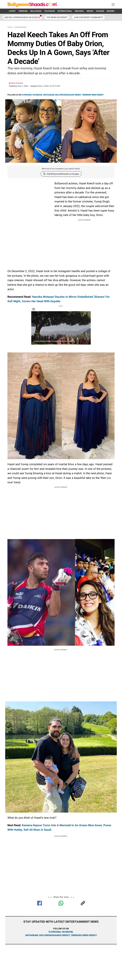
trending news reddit (84, 935)
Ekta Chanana (17, 83)
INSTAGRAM (48, 95)
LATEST (12, 11)
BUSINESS (111, 11)
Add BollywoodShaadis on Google (63, 174)
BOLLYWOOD (36, 11)
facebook (67, 932)
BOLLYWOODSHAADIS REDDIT (68, 95)
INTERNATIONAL (64, 11)
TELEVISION (49, 11)
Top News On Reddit (56, 17)
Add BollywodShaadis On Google (22, 17)
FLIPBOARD (26, 95)
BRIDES (90, 11)
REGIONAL (79, 11)
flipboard (55, 932)
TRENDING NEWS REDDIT (93, 95)
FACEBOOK (37, 95)
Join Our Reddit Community (88, 17)
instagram (31, 935)
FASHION (100, 11)
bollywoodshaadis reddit (54, 935)
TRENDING (23, 11)
